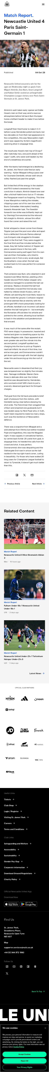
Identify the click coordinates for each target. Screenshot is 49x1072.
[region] (24, 1048)
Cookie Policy (18, 1047)
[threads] (35, 967)
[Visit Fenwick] (39, 730)
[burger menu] (43, 4)
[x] (24, 475)
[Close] (45, 1028)
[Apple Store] (11, 904)
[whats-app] (32, 475)
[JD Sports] (10, 730)
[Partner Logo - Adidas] (24, 696)
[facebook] (17, 475)
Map (6, 943)
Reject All (24, 1061)
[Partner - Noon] (39, 696)
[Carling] (24, 744)
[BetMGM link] (24, 730)
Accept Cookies (24, 1054)
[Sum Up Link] (10, 709)
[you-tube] (14, 967)
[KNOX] (10, 696)
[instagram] (21, 967)
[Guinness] (24, 758)
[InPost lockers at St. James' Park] (10, 744)
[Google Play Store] (28, 904)
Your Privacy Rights (24, 1067)
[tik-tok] (7, 967)
